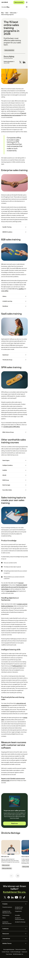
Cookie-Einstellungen (15, 951)
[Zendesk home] (4, 2)
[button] (13, 227)
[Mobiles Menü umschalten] (26, 2)
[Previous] (11, 876)
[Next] (17, 876)
